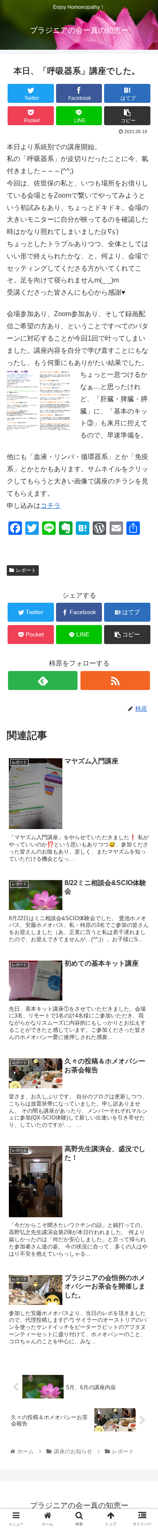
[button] (141, 1004)
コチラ (50, 505)
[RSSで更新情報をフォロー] (115, 680)
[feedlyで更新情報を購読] (43, 680)
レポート (26, 570)
